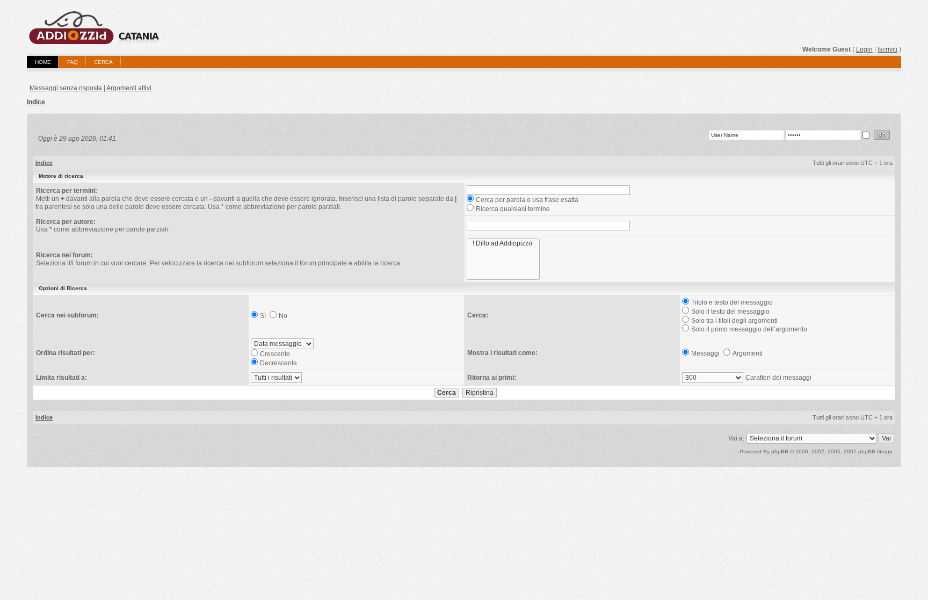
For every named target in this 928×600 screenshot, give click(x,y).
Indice (36, 102)
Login (864, 49)
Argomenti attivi (128, 88)
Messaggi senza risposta (66, 88)
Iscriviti (887, 49)
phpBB (779, 451)
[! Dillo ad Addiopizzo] (503, 244)
